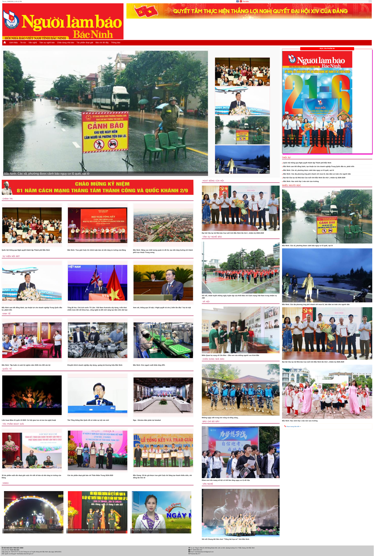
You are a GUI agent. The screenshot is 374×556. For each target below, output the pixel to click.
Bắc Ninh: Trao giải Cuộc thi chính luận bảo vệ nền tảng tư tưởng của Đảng (96, 250)
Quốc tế (7, 369)
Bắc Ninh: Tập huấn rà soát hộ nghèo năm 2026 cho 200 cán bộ (26, 365)
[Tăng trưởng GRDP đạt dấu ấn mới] (33, 512)
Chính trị (8, 199)
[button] (292, 426)
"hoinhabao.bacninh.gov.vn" (25, 553)
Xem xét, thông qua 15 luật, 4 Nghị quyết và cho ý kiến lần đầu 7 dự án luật (162, 308)
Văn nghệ (33, 42)
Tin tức (23, 42)
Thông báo (115, 42)
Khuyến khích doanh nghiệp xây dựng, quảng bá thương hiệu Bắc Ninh (94, 365)
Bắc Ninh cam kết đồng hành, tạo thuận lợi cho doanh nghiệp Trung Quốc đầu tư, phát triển (32, 309)
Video (6, 483)
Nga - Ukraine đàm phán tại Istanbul (147, 420)
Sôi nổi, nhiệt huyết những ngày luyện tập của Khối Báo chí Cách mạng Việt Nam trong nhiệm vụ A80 (239, 297)
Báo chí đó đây (102, 42)
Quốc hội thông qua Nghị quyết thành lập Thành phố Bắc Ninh (26, 250)
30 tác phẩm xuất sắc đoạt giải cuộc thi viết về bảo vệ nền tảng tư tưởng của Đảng (31, 476)
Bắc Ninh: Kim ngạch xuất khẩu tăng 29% (149, 365)
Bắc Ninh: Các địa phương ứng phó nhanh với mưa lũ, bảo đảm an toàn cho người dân (317, 174)
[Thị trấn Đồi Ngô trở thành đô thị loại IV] (97, 512)
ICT (199, 553)
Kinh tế (6, 314)
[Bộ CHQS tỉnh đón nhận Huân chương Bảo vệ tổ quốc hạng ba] (161, 512)
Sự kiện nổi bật (11, 256)
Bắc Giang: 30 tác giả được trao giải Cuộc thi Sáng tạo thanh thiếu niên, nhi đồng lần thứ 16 (162, 476)
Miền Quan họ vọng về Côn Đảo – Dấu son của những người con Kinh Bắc (230, 355)
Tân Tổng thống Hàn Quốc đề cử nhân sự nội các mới (88, 420)
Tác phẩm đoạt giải (85, 42)
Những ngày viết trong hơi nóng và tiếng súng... (220, 418)
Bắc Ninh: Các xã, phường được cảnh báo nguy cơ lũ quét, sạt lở (308, 170)
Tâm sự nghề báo (47, 42)
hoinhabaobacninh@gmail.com (204, 551)
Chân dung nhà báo (65, 42)
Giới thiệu (13, 42)
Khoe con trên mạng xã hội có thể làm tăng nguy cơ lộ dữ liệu (226, 480)
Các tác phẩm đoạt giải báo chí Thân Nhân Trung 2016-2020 (90, 475)
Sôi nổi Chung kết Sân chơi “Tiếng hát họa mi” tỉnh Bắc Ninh (225, 539)
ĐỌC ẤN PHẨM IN (327, 48)
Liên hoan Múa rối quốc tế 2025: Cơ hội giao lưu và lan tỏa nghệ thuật (29, 420)
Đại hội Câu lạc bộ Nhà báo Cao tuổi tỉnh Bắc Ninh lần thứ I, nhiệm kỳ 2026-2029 (233, 233)
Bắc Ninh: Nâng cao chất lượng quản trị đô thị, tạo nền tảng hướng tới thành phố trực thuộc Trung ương (163, 251)
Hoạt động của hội (213, 181)
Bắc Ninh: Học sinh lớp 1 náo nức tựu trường (301, 181)
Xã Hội (206, 302)
